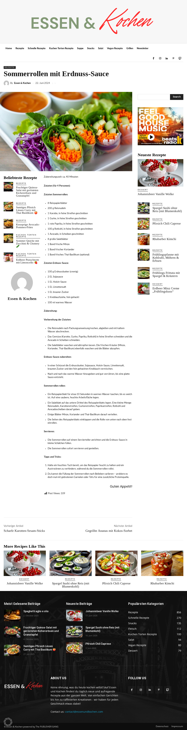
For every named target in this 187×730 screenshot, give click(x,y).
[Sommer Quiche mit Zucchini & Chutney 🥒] (8, 238)
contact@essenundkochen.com (84, 711)
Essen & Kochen (22, 83)
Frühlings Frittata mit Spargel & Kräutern (166, 274)
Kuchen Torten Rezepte (26, 236)
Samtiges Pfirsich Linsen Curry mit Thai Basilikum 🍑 (27, 210)
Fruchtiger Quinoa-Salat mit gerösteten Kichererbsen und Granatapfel (27, 191)
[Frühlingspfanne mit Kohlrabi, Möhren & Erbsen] (144, 255)
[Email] (162, 83)
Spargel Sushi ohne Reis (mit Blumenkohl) (167, 209)
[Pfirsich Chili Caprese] (144, 224)
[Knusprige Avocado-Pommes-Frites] (8, 224)
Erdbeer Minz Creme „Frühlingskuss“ (165, 290)
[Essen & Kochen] (7, 83)
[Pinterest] (173, 58)
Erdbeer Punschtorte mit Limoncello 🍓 (27, 261)
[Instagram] (160, 58)
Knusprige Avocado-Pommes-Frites (28, 226)
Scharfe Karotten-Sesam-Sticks (24, 531)
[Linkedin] (166, 58)
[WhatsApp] (137, 83)
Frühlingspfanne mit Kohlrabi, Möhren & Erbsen (165, 258)
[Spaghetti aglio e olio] (12, 615)
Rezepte (10, 67)
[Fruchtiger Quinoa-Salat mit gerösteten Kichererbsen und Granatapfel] (8, 186)
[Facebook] (153, 58)
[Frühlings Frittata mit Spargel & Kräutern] (144, 273)
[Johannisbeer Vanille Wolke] (160, 173)
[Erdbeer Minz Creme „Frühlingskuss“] (144, 288)
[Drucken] (171, 83)
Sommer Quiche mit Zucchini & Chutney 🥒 (27, 243)
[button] (8, 722)
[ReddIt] (154, 83)
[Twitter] (120, 83)
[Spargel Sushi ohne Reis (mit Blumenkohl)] (144, 208)
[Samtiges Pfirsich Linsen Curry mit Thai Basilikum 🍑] (8, 206)
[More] (179, 83)
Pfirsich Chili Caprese (166, 223)
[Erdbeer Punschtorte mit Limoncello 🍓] (8, 257)
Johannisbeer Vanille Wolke (156, 194)
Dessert (143, 190)
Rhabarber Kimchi (164, 239)
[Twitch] (180, 58)
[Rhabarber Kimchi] (144, 239)
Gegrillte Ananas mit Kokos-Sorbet (108, 531)
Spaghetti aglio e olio (36, 611)
